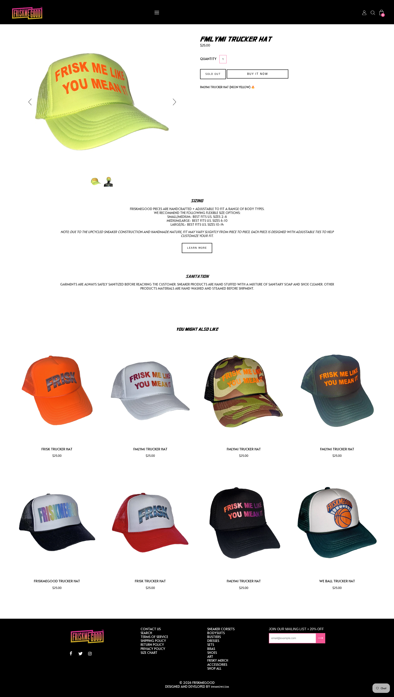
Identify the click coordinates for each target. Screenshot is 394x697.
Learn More (197, 248)
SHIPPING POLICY (153, 640)
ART (210, 656)
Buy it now (257, 74)
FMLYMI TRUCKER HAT (150, 449)
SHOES (212, 652)
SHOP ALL (214, 668)
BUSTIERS (214, 636)
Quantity (208, 58)
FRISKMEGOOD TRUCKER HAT (57, 581)
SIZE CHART (149, 652)
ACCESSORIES (217, 664)
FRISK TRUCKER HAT (56, 449)
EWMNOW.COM (220, 686)
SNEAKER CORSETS (221, 628)
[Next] (173, 102)
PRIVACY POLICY (153, 648)
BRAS (211, 648)
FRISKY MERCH (217, 660)
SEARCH (146, 632)
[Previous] (31, 102)
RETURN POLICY (152, 644)
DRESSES (213, 640)
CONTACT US (151, 628)
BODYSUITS (216, 632)
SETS (210, 644)
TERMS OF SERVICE (154, 636)
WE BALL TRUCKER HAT (337, 581)
